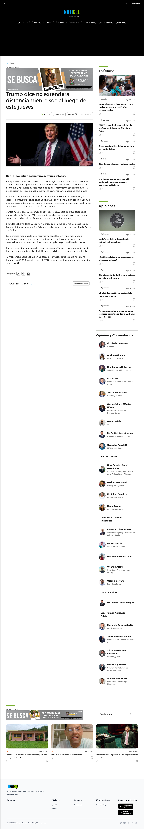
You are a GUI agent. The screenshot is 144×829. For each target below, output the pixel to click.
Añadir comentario (81, 284)
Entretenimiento (89, 22)
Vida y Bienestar (106, 22)
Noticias (37, 22)
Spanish (54, 805)
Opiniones (61, 22)
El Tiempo (121, 22)
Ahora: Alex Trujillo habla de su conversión (21, 755)
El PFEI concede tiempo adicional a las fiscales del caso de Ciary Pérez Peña (115, 128)
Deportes (73, 22)
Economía (48, 22)
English (54, 808)
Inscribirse (136, 3)
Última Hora (23, 22)
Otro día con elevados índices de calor (117, 164)
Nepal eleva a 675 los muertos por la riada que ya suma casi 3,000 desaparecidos (116, 107)
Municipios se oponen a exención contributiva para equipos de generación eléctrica (114, 182)
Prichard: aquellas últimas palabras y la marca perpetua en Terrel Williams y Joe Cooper (117, 314)
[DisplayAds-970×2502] (49, 79)
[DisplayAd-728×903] (44, 715)
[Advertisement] (72, 41)
